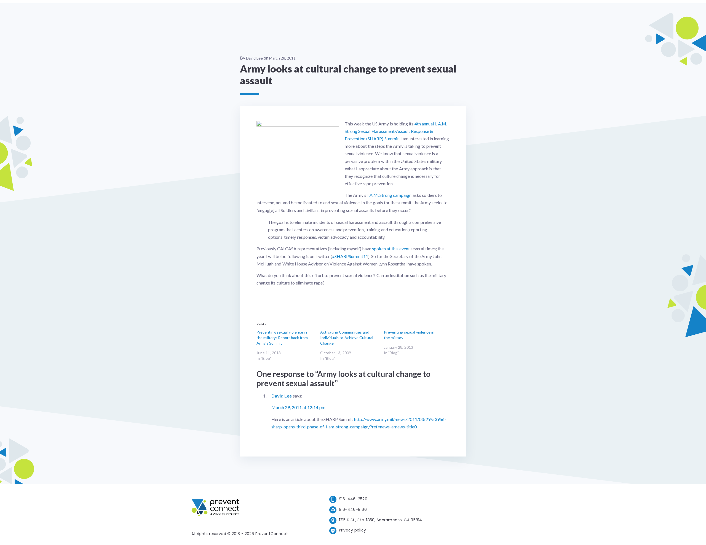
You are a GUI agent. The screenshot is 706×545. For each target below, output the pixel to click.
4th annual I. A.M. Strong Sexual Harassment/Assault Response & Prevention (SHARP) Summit (396, 131)
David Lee (254, 58)
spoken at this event (391, 248)
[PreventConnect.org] (237, 508)
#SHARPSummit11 (350, 256)
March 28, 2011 (282, 58)
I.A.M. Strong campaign (388, 195)
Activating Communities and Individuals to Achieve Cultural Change (346, 337)
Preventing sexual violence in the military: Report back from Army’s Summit (282, 337)
